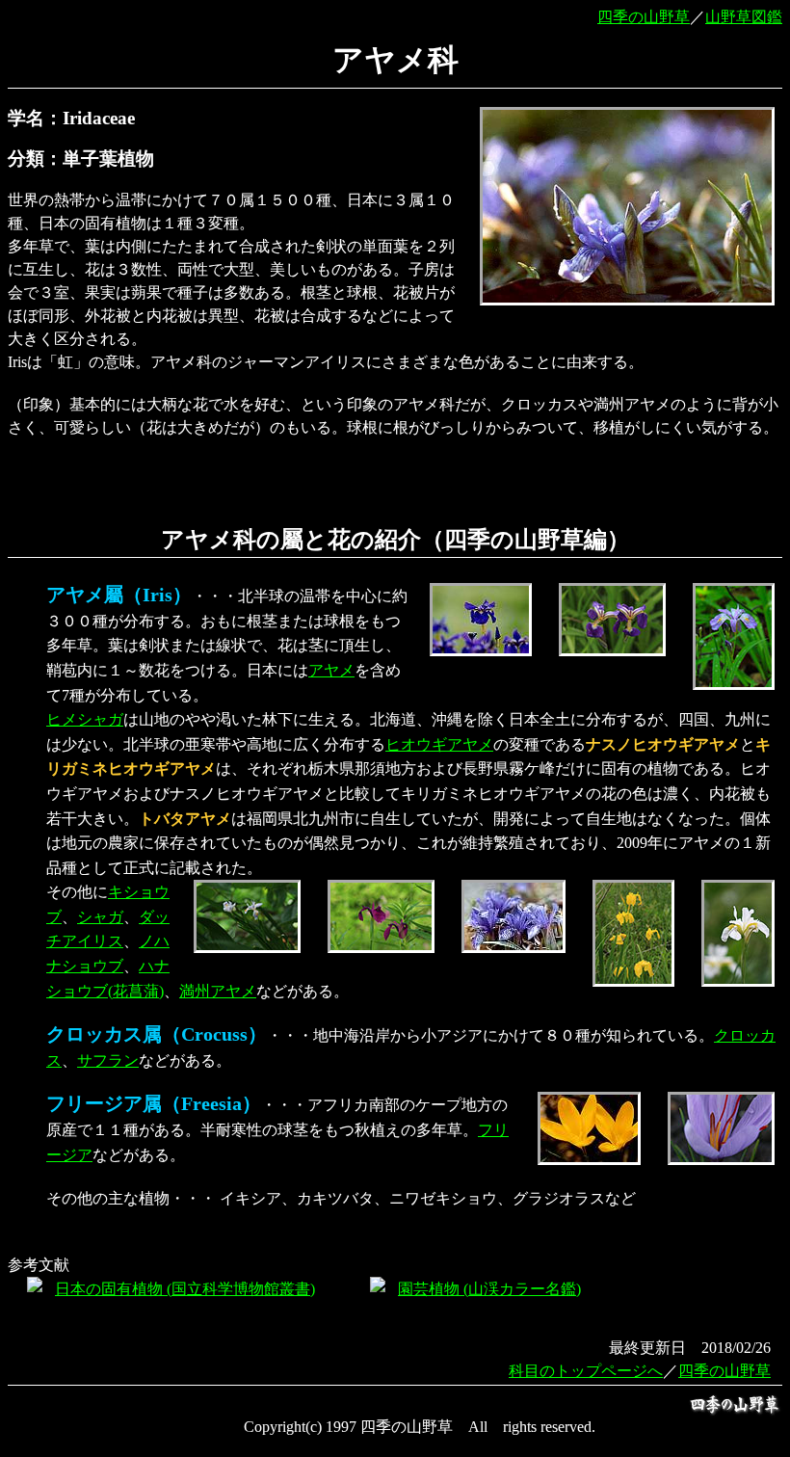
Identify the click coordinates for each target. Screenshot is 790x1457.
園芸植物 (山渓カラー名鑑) (489, 1289)
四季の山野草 (643, 17)
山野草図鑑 (743, 17)
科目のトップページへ (586, 1371)
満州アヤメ (217, 991)
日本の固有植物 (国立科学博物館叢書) (185, 1289)
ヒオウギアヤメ (439, 744)
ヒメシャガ (84, 719)
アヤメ (331, 670)
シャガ (100, 917)
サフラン (108, 1060)
